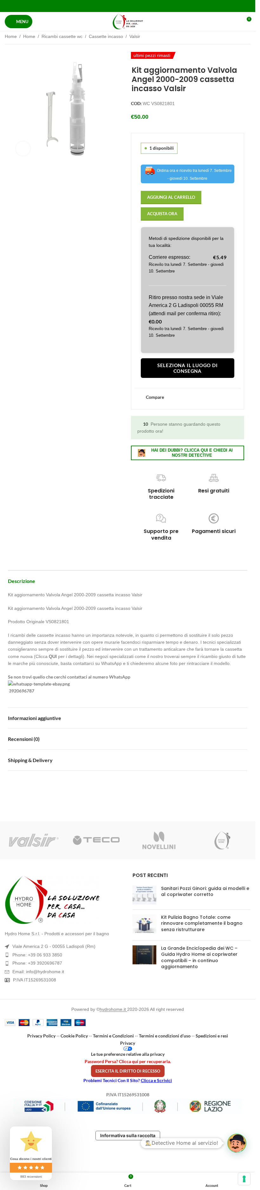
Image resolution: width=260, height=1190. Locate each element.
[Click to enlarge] (23, 148)
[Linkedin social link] (136, 5)
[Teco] (96, 840)
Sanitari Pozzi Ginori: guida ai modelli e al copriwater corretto (205, 891)
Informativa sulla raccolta (127, 1135)
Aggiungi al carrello (171, 197)
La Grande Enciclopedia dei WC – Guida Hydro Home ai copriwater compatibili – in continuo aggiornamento (199, 957)
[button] (236, 1143)
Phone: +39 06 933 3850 (37, 954)
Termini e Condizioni (113, 1035)
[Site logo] (128, 21)
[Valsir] (34, 840)
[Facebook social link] (111, 5)
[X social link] (120, 5)
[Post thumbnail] (144, 895)
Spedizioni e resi (212, 1035)
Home (11, 36)
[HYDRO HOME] (221, 840)
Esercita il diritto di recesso (127, 1071)
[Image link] (64, 899)
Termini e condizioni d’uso (165, 1035)
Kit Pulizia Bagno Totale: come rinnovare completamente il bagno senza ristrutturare (202, 923)
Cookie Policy (74, 1035)
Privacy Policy (41, 1035)
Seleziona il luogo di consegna (187, 368)
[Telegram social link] (143, 5)
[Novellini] (158, 840)
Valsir (134, 36)
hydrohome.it (113, 1009)
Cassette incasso (106, 36)
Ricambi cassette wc (62, 36)
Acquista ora (162, 213)
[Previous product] (231, 37)
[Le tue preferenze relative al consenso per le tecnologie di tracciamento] (244, 1179)
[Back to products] (239, 37)
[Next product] (246, 37)
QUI (53, 656)
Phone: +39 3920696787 (37, 963)
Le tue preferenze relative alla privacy (128, 1054)
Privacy (127, 1043)
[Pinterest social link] (128, 5)
